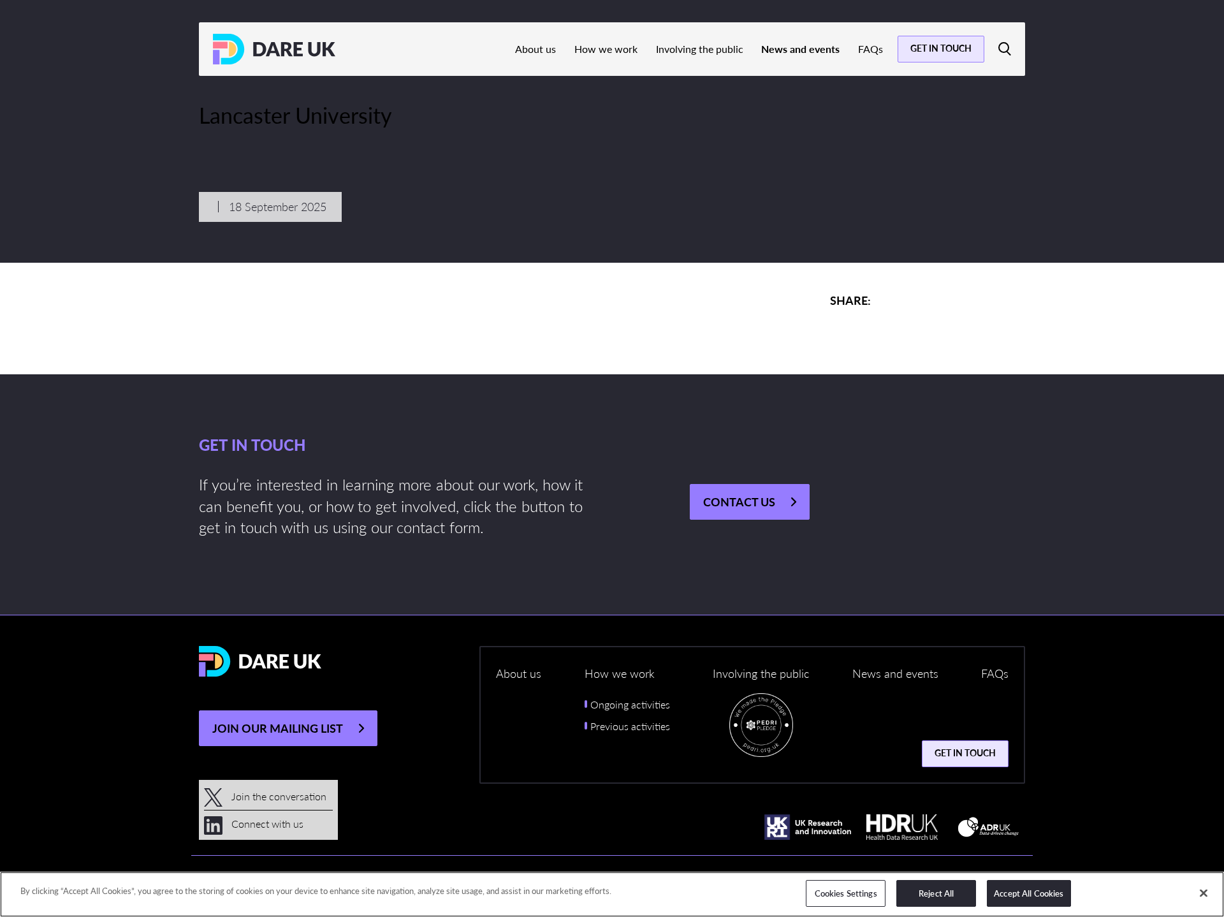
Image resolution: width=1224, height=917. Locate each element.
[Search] (1004, 49)
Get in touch (941, 47)
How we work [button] (620, 673)
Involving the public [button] (761, 673)
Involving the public (699, 48)
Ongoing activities (630, 704)
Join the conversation (277, 796)
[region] (612, 894)
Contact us (739, 502)
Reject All (936, 893)
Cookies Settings (846, 893)
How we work (606, 48)
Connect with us (266, 823)
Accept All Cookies (1028, 893)
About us (535, 48)
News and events (800, 48)
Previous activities (630, 726)
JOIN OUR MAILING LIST (277, 728)
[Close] (1204, 893)
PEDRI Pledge (761, 728)
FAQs (870, 48)
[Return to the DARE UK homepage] (274, 49)
